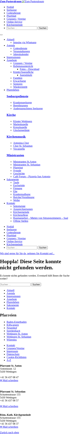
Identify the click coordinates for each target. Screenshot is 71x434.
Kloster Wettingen (22, 121)
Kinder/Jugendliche (23, 72)
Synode (17, 170)
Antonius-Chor (21, 142)
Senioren (17, 84)
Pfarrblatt (11, 15)
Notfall (10, 7)
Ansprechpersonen (23, 209)
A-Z (9, 360)
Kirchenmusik (16, 136)
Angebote (12, 60)
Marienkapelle (20, 124)
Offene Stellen (20, 221)
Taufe (16, 182)
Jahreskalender (21, 54)
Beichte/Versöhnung (23, 197)
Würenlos (12, 339)
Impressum (12, 351)
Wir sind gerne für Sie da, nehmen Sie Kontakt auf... (27, 253)
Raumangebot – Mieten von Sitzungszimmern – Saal (40, 218)
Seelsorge (12, 10)
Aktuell (10, 39)
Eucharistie (19, 185)
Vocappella (19, 148)
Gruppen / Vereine (16, 18)
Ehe (15, 191)
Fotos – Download (29, 69)
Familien (17, 78)
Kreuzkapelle (20, 127)
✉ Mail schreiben (9, 380)
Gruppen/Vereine (15, 348)
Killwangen (13, 324)
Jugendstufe (26, 75)
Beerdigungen (20, 105)
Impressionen (13, 57)
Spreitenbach (13, 330)
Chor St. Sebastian (23, 145)
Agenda (11, 45)
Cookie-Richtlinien (16, 357)
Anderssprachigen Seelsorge (28, 108)
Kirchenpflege (20, 215)
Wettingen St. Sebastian (19, 336)
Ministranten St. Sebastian (26, 164)
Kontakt (11, 203)
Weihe (16, 200)
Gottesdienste (14, 13)
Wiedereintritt (20, 86)
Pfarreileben (13, 89)
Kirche (11, 115)
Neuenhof (12, 327)
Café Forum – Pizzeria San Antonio (31, 176)
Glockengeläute (21, 130)
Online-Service (14, 21)
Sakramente (13, 179)
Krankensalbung (21, 194)
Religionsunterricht (23, 66)
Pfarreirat (18, 167)
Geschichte (19, 173)
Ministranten (15, 155)
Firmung (17, 188)
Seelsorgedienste (17, 96)
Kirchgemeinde (15, 24)
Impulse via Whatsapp (24, 42)
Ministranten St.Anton (24, 161)
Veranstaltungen (21, 51)
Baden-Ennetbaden (17, 322)
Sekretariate (19, 206)
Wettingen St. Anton (17, 333)
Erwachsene (19, 81)
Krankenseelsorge (22, 102)
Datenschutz (13, 354)
